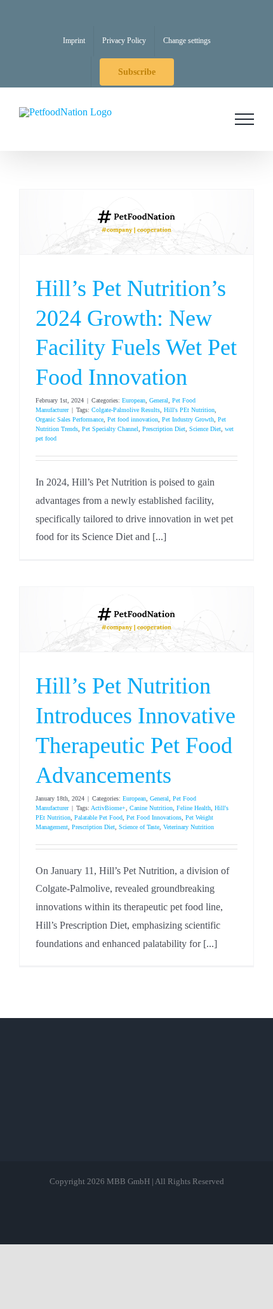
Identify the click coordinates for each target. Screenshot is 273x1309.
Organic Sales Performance (69, 419)
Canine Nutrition (151, 807)
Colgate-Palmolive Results (125, 409)
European (133, 400)
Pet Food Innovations (154, 817)
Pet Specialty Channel (110, 428)
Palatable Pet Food (98, 817)
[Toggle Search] (209, 118)
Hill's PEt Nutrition (189, 409)
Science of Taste (139, 826)
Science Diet (205, 428)
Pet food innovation (132, 419)
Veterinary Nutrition (188, 826)
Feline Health (193, 807)
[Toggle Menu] (244, 119)
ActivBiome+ (108, 807)
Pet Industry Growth (188, 419)
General (158, 400)
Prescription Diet (163, 428)
